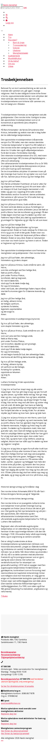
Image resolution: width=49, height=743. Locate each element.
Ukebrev (16, 50)
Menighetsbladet (20, 53)
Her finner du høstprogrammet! (15, 733)
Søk (25, 7)
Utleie (10, 66)
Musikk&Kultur (15, 58)
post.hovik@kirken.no (10, 703)
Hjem (10, 34)
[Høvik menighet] (9, 5)
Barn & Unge (18, 42)
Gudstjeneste (14, 55)
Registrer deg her (9, 713)
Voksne (16, 47)
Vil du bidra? (13, 61)
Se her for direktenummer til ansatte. (17, 686)
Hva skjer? (12, 40)
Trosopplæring (20, 45)
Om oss (11, 63)
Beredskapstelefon (10, 679)
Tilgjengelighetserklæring (12, 657)
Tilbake (4, 596)
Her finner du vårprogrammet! (14, 731)
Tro (9, 37)
